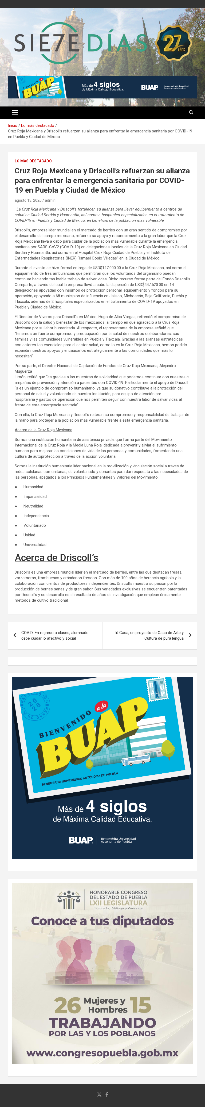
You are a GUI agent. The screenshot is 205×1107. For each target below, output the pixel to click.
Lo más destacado (33, 161)
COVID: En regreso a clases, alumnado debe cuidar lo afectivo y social (55, 635)
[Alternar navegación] (15, 112)
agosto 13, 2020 (28, 200)
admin (50, 200)
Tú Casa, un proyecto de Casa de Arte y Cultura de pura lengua (149, 635)
